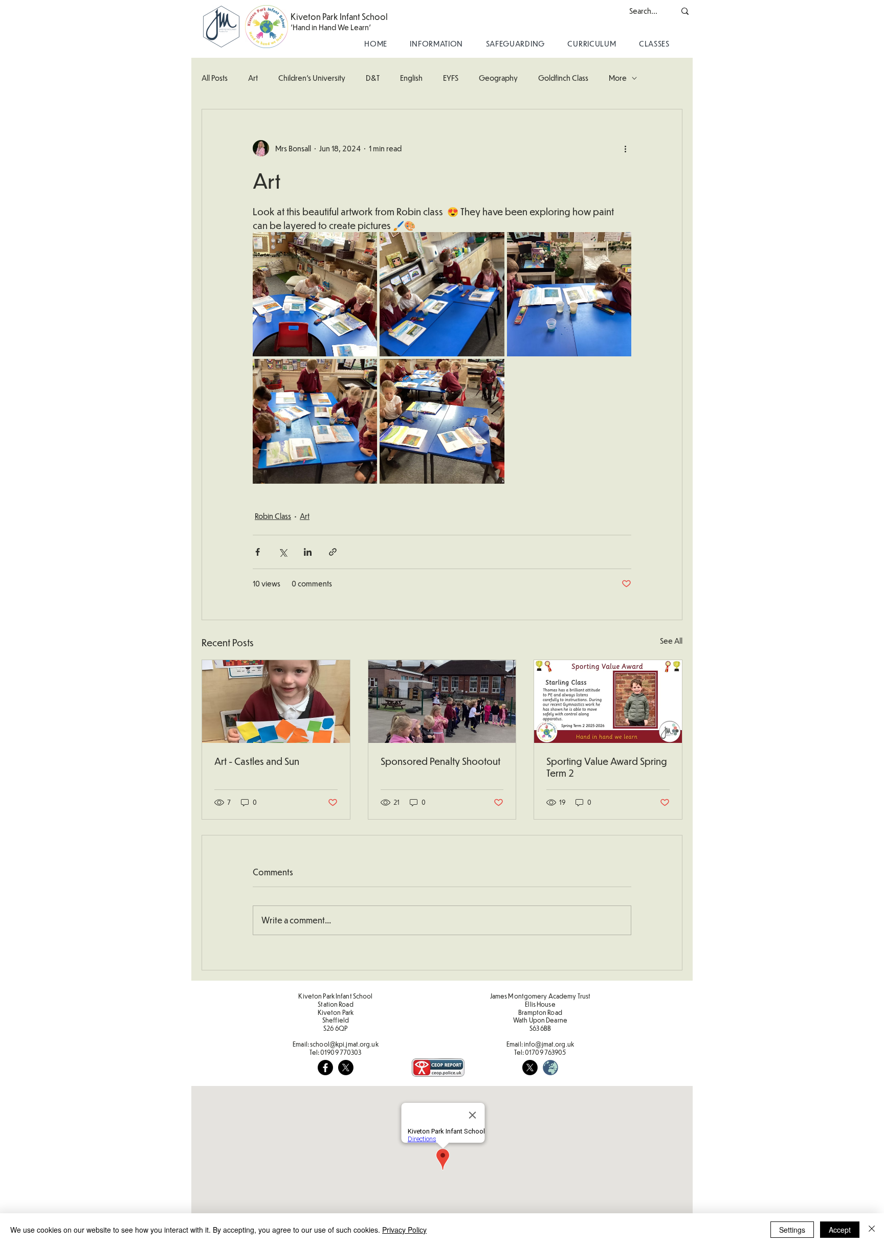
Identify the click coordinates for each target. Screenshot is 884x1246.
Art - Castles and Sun (256, 761)
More (618, 77)
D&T (373, 77)
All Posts (215, 77)
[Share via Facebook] (257, 552)
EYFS (450, 77)
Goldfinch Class (563, 77)
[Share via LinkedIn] (308, 552)
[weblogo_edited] (550, 1067)
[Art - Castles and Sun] (276, 701)
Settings (792, 1230)
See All (671, 640)
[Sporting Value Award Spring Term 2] (608, 701)
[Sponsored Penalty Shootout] (442, 701)
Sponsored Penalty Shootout (440, 761)
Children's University (311, 77)
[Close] (872, 1229)
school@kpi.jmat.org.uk (344, 1044)
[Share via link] (333, 552)
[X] (345, 1067)
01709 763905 (545, 1052)
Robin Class (273, 515)
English (411, 77)
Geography (498, 77)
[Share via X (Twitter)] (283, 552)
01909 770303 (340, 1052)
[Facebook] (325, 1067)
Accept (840, 1230)
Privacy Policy (404, 1230)
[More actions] (625, 148)
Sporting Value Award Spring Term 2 (606, 767)
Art (253, 77)
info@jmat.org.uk (549, 1044)
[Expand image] (315, 294)
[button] (436, 43)
